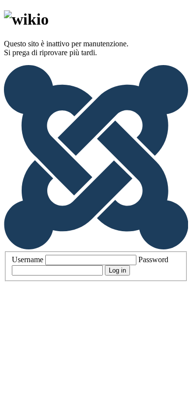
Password (153, 259)
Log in (117, 270)
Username (27, 259)
